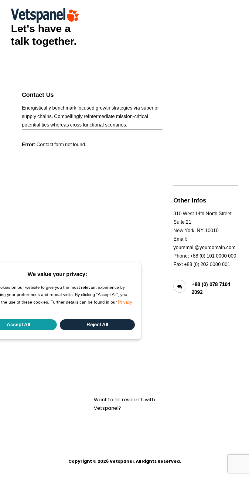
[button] (235, 15)
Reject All (97, 324)
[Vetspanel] (45, 15)
